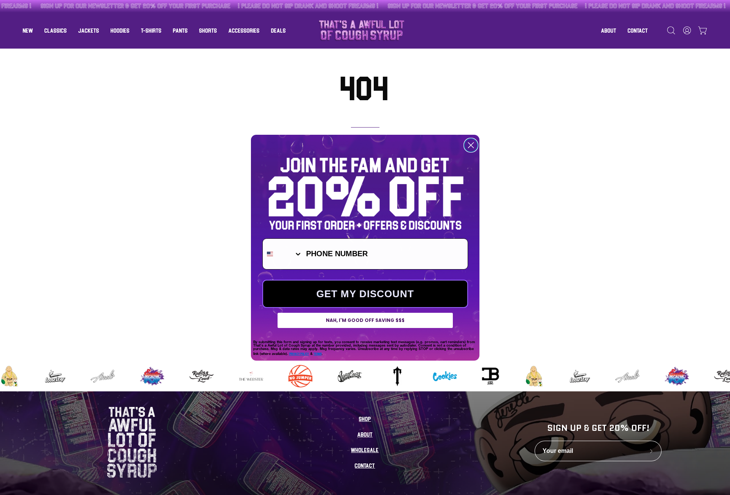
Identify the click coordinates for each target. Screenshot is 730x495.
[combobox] (282, 254)
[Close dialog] (471, 145)
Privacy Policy (299, 353)
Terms (318, 353)
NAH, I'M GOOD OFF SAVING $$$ (365, 320)
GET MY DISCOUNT (365, 294)
